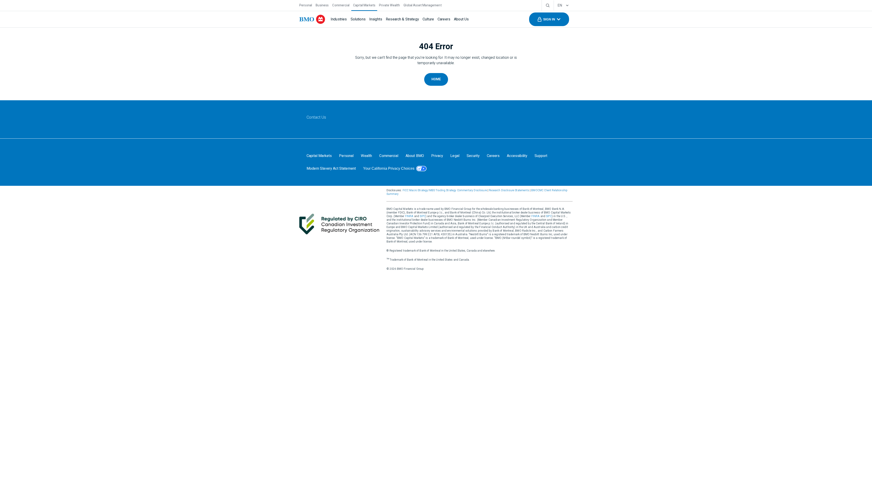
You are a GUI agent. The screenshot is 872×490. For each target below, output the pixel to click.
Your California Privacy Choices (388, 168)
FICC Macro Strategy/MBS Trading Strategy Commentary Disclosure (445, 190)
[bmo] (312, 19)
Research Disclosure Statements (509, 190)
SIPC (423, 216)
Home (436, 79)
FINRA (409, 216)
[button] (549, 19)
